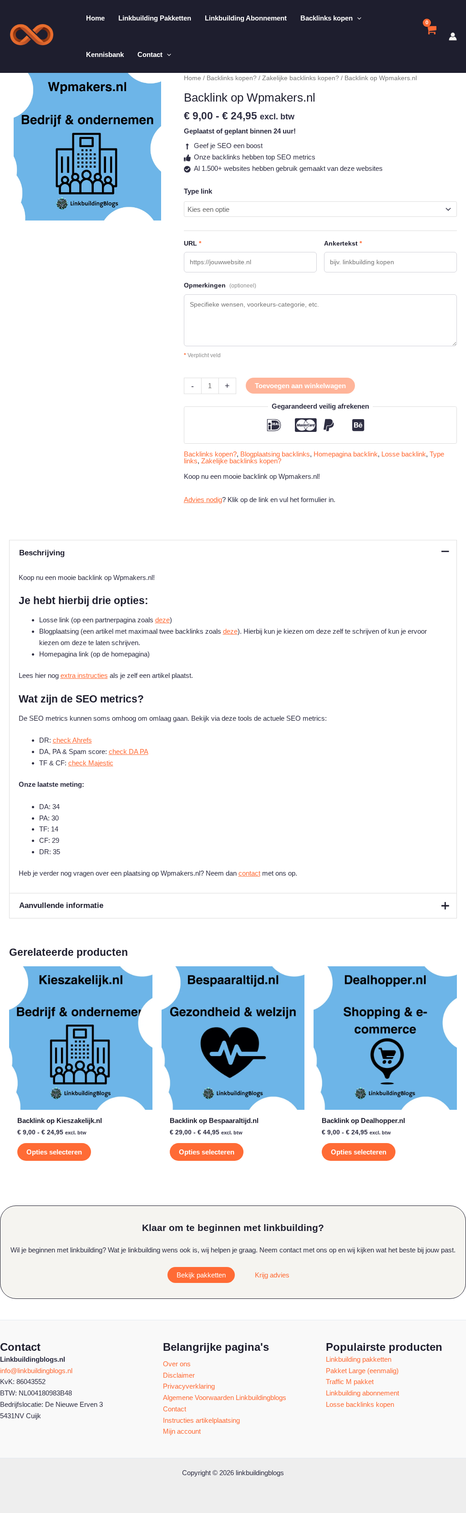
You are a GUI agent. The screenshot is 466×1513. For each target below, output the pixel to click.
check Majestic (90, 763)
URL (192, 243)
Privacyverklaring (189, 1386)
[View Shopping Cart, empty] (431, 36)
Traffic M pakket (350, 1381)
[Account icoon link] (453, 36)
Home (192, 78)
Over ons (177, 1364)
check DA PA (128, 751)
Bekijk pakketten (201, 1275)
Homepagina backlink (346, 454)
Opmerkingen (220, 285)
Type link (198, 191)
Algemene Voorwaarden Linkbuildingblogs (224, 1397)
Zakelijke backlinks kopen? (300, 78)
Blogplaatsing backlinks (275, 454)
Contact (174, 1409)
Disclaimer (179, 1375)
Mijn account (182, 1431)
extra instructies (84, 675)
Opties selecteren (54, 1152)
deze (162, 620)
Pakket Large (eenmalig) (362, 1371)
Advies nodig (203, 499)
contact (249, 873)
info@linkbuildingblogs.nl (36, 1371)
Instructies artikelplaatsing (201, 1420)
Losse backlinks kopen (360, 1404)
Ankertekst (343, 243)
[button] (357, 18)
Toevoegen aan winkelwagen (300, 386)
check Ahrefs (72, 740)
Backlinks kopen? (232, 78)
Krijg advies (272, 1275)
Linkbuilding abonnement (362, 1393)
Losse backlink (403, 454)
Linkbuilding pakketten (358, 1359)
